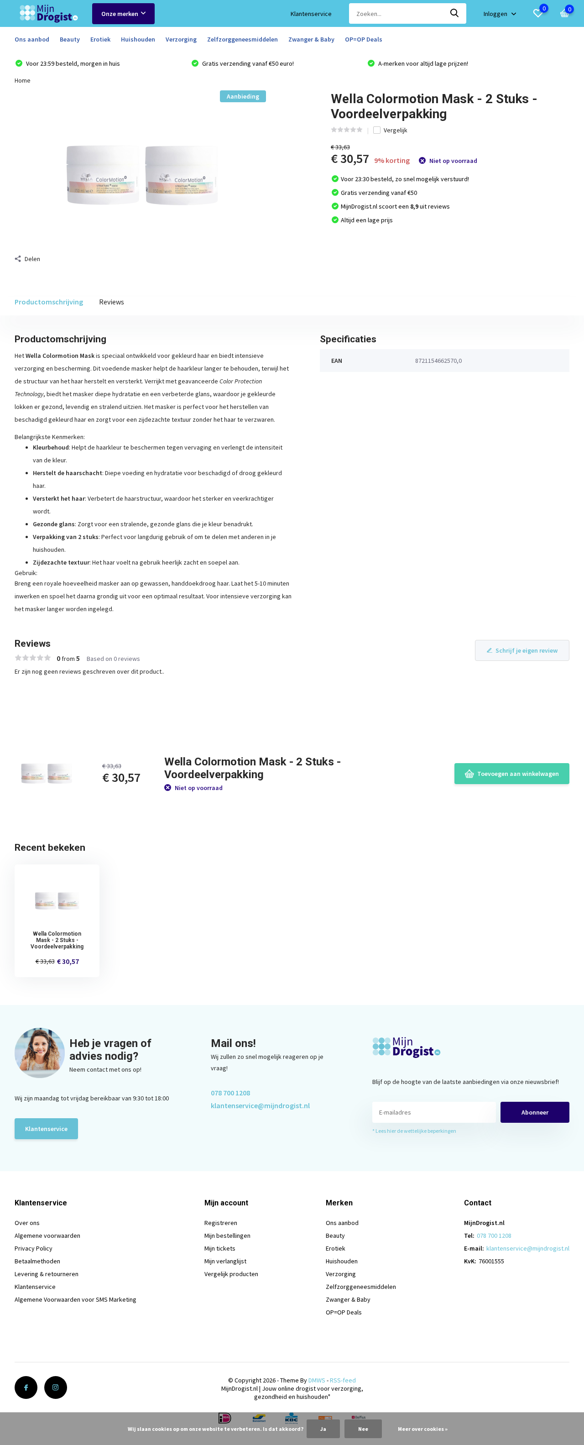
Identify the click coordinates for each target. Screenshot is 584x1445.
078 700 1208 (230, 1092)
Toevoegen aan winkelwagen (518, 774)
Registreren (220, 1223)
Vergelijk (395, 130)
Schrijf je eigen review (526, 650)
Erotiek (100, 39)
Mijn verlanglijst (225, 1261)
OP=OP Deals (363, 39)
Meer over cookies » (423, 1428)
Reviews (111, 301)
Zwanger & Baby (311, 39)
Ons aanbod (32, 39)
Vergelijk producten (231, 1274)
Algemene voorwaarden (47, 1235)
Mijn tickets (219, 1248)
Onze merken (119, 14)
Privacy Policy (33, 1248)
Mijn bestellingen (227, 1235)
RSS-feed (343, 1380)
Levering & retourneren (46, 1274)
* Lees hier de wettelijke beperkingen (414, 1130)
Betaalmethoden (37, 1261)
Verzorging (181, 39)
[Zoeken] (454, 13)
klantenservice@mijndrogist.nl (260, 1105)
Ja (323, 1428)
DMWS (316, 1380)
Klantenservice (311, 14)
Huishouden (138, 39)
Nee (363, 1428)
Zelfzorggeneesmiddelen (242, 39)
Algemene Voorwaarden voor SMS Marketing (75, 1299)
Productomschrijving (49, 301)
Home (23, 80)
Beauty (70, 39)
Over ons (27, 1223)
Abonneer (534, 1112)
